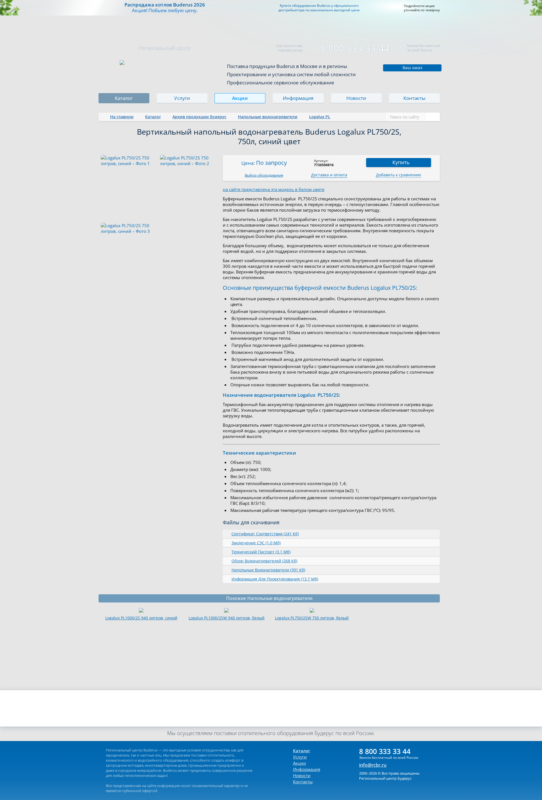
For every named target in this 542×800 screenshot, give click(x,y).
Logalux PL (319, 116)
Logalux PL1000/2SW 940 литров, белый (227, 618)
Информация (298, 98)
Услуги (182, 98)
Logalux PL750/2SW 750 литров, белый (312, 618)
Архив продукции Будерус (199, 116)
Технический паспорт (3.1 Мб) (260, 551)
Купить (401, 162)
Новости (356, 98)
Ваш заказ (412, 67)
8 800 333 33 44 (354, 48)
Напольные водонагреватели (268, 116)
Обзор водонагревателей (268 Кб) (264, 561)
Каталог (124, 98)
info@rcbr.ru (372, 765)
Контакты (414, 98)
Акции (240, 98)
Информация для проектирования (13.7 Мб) (274, 579)
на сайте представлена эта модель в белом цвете (273, 189)
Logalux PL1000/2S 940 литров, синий (141, 618)
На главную (122, 116)
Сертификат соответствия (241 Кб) (265, 533)
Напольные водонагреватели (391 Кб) (268, 570)
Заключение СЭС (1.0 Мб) (256, 542)
